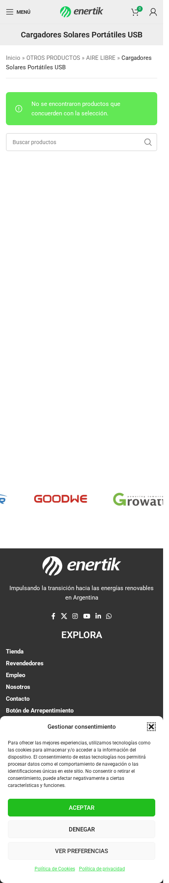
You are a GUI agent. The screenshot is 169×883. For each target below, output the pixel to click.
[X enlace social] (64, 616)
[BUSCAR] (148, 142)
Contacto (17, 698)
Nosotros (18, 686)
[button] (151, 727)
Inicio (13, 57)
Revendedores (25, 663)
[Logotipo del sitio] (81, 11)
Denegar (82, 829)
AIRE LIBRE (101, 57)
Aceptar (81, 807)
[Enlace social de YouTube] (87, 616)
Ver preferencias (81, 851)
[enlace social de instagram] (75, 616)
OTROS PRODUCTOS (53, 57)
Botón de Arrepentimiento (39, 710)
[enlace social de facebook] (53, 616)
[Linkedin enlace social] (98, 616)
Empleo (15, 675)
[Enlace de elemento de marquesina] (56, 499)
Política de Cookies (55, 869)
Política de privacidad (102, 869)
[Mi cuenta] (153, 12)
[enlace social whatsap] (108, 616)
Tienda (15, 651)
